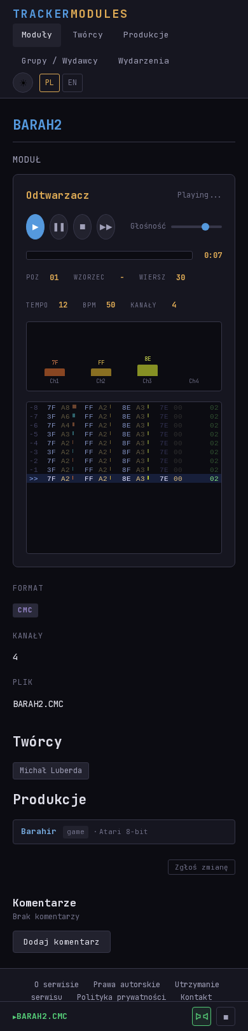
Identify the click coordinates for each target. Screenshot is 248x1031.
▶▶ (106, 226)
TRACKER (70, 13)
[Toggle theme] (23, 82)
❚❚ (59, 226)
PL (49, 82)
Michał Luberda (51, 770)
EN (72, 82)
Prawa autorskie (126, 985)
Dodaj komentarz (62, 941)
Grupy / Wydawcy (60, 60)
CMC (25, 609)
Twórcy (87, 34)
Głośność (148, 226)
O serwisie (56, 985)
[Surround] (201, 1016)
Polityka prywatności (121, 997)
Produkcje (146, 34)
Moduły (37, 34)
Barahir (39, 831)
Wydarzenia (143, 60)
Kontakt (196, 997)
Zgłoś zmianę (201, 867)
